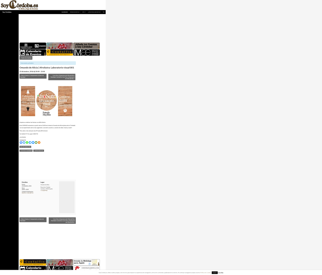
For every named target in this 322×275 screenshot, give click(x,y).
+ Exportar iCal (38, 150)
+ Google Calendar (26, 150)
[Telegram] (30, 142)
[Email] (36, 142)
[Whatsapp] (27, 142)
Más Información (25, 146)
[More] (39, 142)
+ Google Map (44, 190)
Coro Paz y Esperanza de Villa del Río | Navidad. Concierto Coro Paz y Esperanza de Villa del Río (63, 77)
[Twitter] (24, 142)
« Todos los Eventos (26, 58)
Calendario (64, 12)
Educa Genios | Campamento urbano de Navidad (32, 76)
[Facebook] (21, 142)
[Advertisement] (60, 27)
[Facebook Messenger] (33, 142)
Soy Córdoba (7, 12)
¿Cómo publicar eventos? (94, 12)
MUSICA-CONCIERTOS (27, 193)
